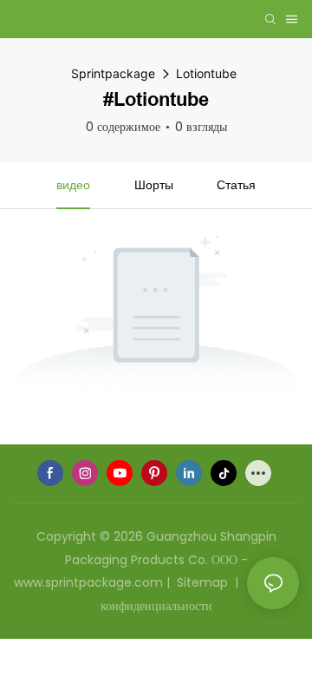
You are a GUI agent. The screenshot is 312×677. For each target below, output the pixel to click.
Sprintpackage (113, 73)
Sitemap (202, 582)
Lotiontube (206, 73)
